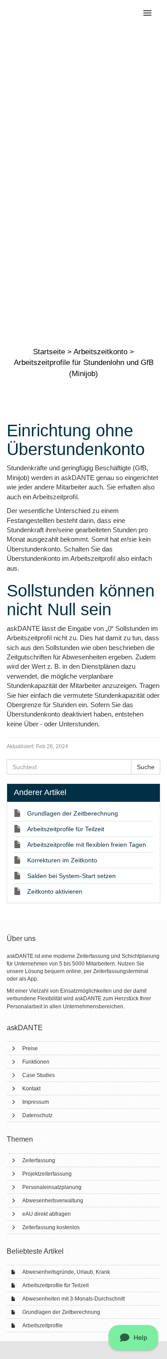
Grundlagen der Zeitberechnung (61, 1312)
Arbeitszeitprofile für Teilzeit (55, 1285)
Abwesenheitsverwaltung (52, 1200)
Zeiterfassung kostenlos (51, 1227)
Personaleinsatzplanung (51, 1187)
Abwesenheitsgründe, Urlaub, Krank (66, 1272)
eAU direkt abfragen (46, 1214)
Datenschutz (37, 1115)
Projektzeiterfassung (47, 1174)
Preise (30, 1048)
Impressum (35, 1102)
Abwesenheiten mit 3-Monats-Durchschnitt (73, 1299)
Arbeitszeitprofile (42, 1325)
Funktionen (35, 1062)
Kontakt (31, 1089)
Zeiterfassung (38, 1160)
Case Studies (38, 1075)
